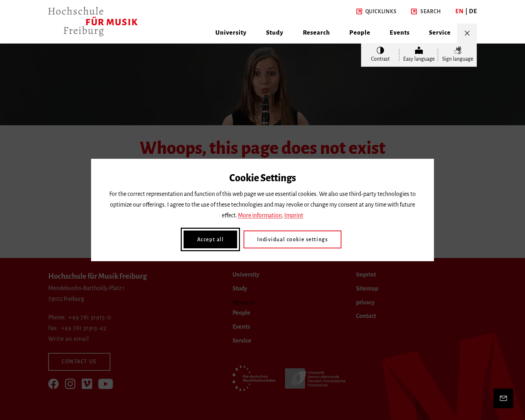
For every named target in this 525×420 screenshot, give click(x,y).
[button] (376, 11)
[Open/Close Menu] (467, 33)
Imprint (293, 215)
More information (260, 215)
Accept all (210, 239)
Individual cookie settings (292, 239)
